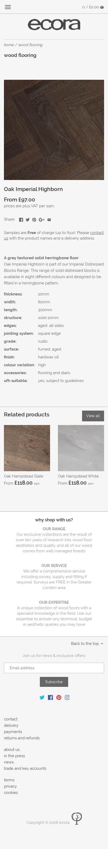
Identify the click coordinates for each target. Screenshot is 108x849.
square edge (49, 333)
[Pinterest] (58, 697)
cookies (11, 792)
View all (93, 416)
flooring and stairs (54, 372)
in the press (14, 756)
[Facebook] (50, 697)
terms (9, 780)
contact (11, 719)
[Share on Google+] (42, 218)
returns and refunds (22, 738)
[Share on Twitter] (28, 218)
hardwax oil (48, 357)
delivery (11, 725)
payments (13, 731)
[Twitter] (42, 697)
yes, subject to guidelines (61, 380)
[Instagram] (67, 697)
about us (12, 749)
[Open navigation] (8, 7)
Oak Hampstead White (78, 476)
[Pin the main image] (34, 218)
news (9, 762)
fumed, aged (49, 349)
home (9, 45)
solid (42, 317)
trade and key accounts (25, 768)
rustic (43, 341)
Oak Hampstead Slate (23, 476)
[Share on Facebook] (21, 218)
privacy (10, 786)
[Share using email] (49, 218)
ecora (64, 822)
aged (42, 325)
